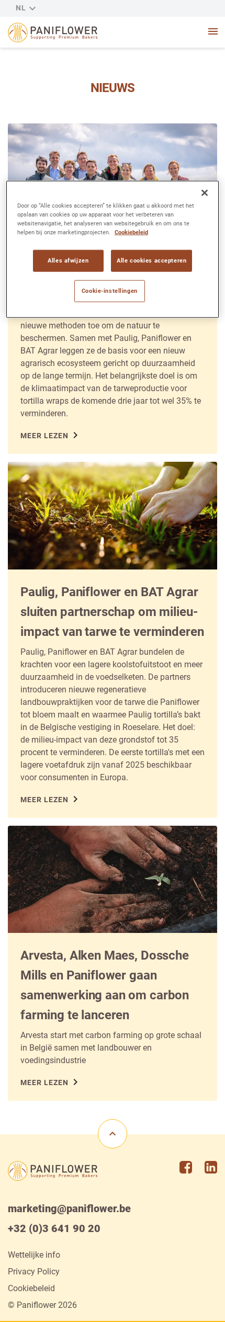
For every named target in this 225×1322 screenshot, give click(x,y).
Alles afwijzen (68, 260)
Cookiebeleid (31, 1288)
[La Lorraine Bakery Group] (53, 32)
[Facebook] (185, 1167)
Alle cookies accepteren (151, 260)
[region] (113, 249)
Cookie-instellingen (110, 290)
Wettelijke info (34, 1255)
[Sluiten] (204, 192)
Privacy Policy (34, 1272)
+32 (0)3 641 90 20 (54, 1228)
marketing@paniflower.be (69, 1208)
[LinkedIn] (211, 1167)
